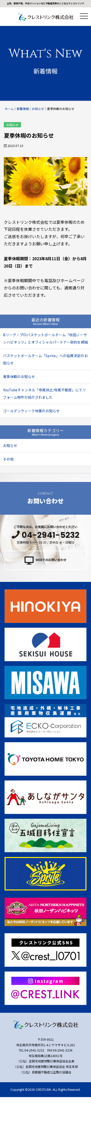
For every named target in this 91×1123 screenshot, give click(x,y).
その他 (8, 459)
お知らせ (12, 125)
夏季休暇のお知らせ (19, 376)
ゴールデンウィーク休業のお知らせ (31, 410)
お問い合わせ (45, 498)
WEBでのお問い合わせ (51, 559)
